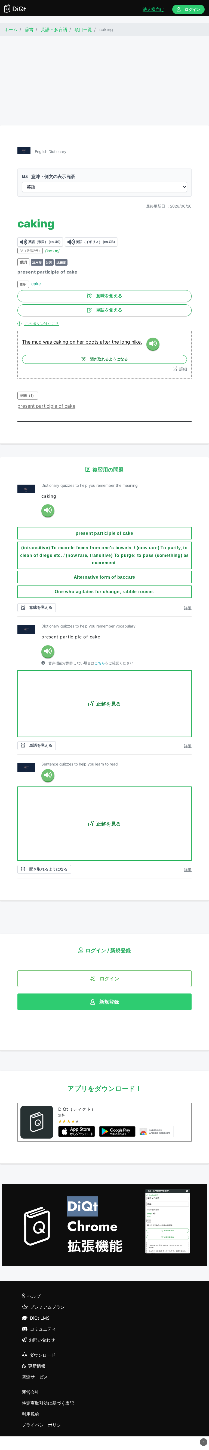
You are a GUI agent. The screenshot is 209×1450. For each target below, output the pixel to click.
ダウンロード (42, 1355)
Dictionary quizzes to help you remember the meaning (89, 485)
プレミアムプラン (47, 1307)
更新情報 (36, 1366)
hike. (136, 342)
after (106, 342)
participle (47, 406)
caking (61, 342)
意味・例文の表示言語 (52, 176)
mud (37, 342)
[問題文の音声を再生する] (47, 510)
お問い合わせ (42, 1340)
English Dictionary (50, 151)
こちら (99, 663)
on (73, 342)
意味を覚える (109, 295)
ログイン (192, 9)
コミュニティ (43, 1329)
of (61, 406)
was (48, 342)
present (26, 406)
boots (92, 342)
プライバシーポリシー (43, 1425)
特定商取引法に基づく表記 (48, 1403)
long (125, 342)
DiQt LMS (40, 1318)
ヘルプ (34, 1296)
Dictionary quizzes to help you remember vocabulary (88, 626)
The (27, 342)
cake (36, 283)
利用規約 (30, 1414)
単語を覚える (109, 310)
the (116, 342)
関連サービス (35, 1377)
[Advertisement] (104, 81)
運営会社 (30, 1392)
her (81, 342)
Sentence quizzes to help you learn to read (79, 764)
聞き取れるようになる (109, 359)
